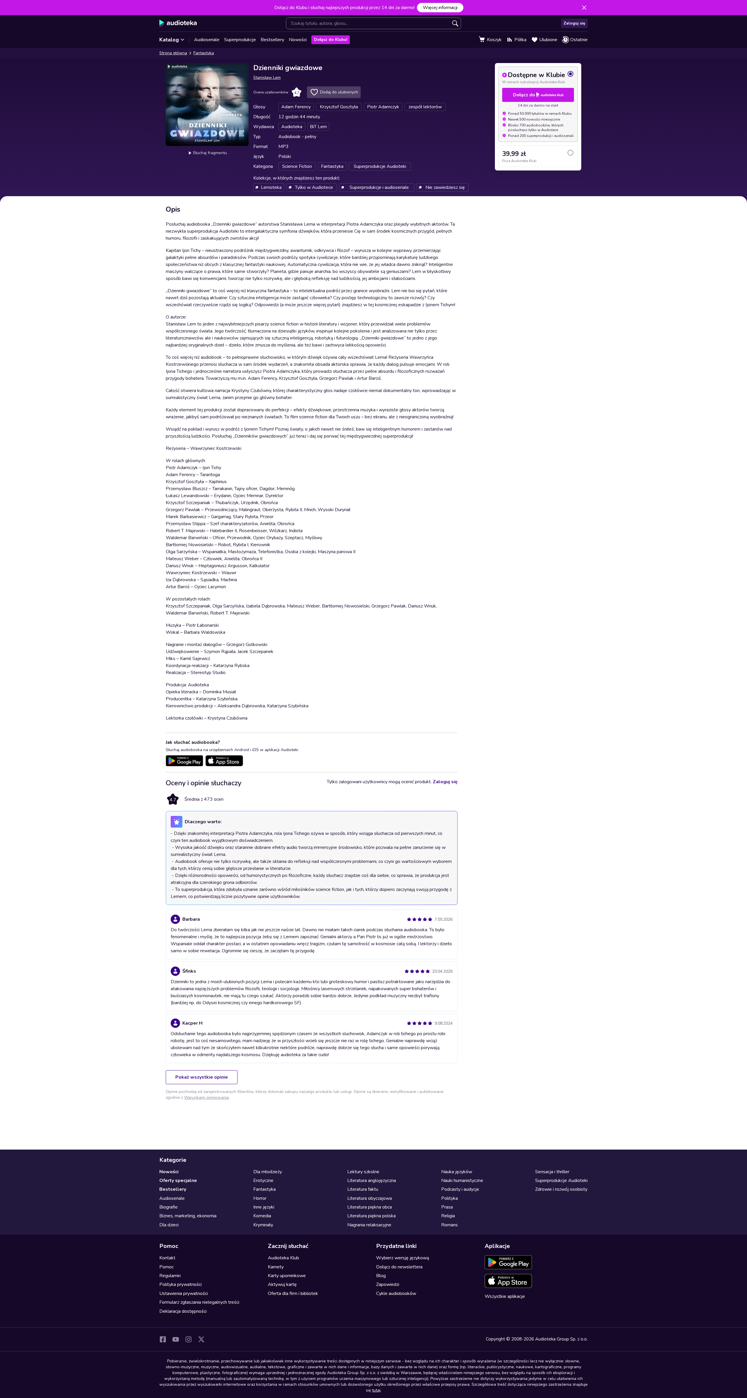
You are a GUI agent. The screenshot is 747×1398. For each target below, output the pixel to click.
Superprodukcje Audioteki (561, 1180)
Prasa (447, 1207)
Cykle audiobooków (396, 1293)
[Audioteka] (178, 23)
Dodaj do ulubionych (339, 92)
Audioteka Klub (283, 1258)
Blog (381, 1275)
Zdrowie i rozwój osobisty (561, 1189)
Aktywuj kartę (282, 1284)
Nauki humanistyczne (462, 1180)
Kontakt (167, 1258)
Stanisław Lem (267, 77)
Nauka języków (456, 1172)
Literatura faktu (362, 1189)
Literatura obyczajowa (369, 1198)
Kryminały (263, 1225)
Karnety (276, 1267)
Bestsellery (272, 39)
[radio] (538, 77)
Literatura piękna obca (369, 1207)
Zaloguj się (574, 23)
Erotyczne (263, 1180)
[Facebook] (162, 1339)
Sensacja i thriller (552, 1172)
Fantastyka (203, 53)
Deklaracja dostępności (183, 1311)
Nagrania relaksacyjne (369, 1225)
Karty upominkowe (287, 1275)
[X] (201, 1339)
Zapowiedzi (387, 1284)
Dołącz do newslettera (399, 1267)
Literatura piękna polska (371, 1216)
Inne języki (263, 1207)
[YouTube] (175, 1339)
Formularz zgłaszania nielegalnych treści (199, 1302)
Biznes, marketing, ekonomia (188, 1216)
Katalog (169, 39)
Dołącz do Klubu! (330, 39)
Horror (259, 1198)
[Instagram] (188, 1339)
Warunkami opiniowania (206, 1097)
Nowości (298, 39)
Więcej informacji (440, 7)
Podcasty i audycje (460, 1189)
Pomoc (166, 1267)
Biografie (168, 1207)
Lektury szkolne (363, 1172)
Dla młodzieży (267, 1172)
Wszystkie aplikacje (505, 1296)
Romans (449, 1225)
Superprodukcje (240, 39)
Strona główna (173, 53)
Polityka (449, 1198)
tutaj (376, 1390)
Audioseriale (206, 39)
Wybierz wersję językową (402, 1258)
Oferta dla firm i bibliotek (293, 1293)
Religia (448, 1216)
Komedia (262, 1216)
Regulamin (170, 1275)
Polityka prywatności (180, 1284)
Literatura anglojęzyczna (371, 1180)
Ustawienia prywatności (183, 1293)
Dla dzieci (169, 1225)
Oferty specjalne (178, 1180)
